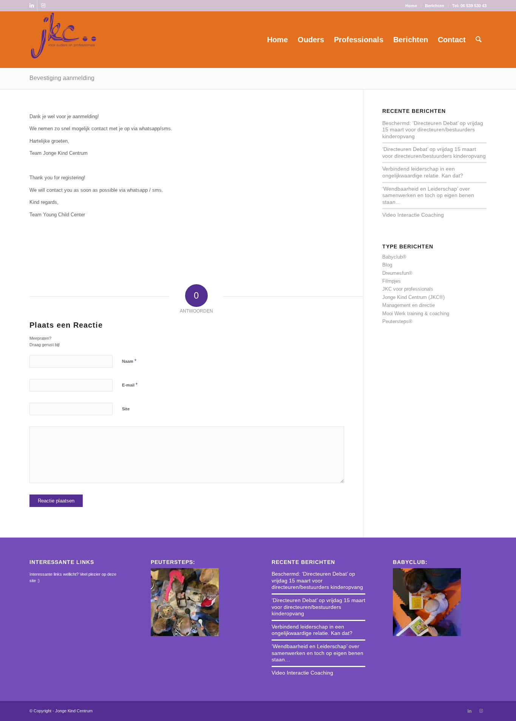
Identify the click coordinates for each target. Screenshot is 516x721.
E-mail (129, 385)
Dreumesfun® (397, 273)
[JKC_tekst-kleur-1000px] (68, 39)
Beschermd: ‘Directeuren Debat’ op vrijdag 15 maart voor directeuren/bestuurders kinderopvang (432, 129)
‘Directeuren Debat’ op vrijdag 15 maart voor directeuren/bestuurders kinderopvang (434, 152)
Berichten (434, 5)
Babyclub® (394, 257)
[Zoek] (479, 39)
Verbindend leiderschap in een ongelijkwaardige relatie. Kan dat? (422, 172)
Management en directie (408, 305)
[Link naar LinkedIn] (31, 5)
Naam (129, 361)
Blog (387, 265)
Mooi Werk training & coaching (415, 313)
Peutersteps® (397, 321)
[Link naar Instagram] (43, 5)
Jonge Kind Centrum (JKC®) (413, 297)
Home (411, 5)
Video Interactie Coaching (413, 215)
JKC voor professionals (407, 289)
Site (126, 409)
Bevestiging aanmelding (61, 78)
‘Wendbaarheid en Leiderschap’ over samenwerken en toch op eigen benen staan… (428, 195)
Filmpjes (391, 281)
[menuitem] (411, 6)
